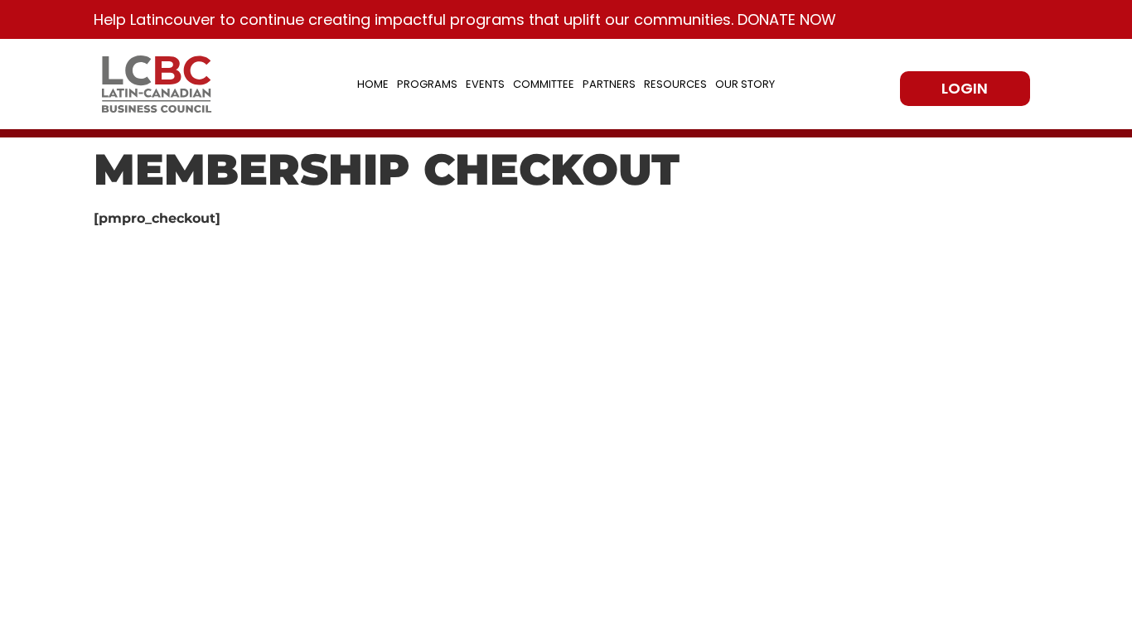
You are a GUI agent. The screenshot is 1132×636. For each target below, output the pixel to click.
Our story (745, 84)
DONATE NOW (787, 19)
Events (485, 84)
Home (373, 84)
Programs (427, 84)
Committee (543, 84)
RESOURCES (675, 84)
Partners (609, 84)
